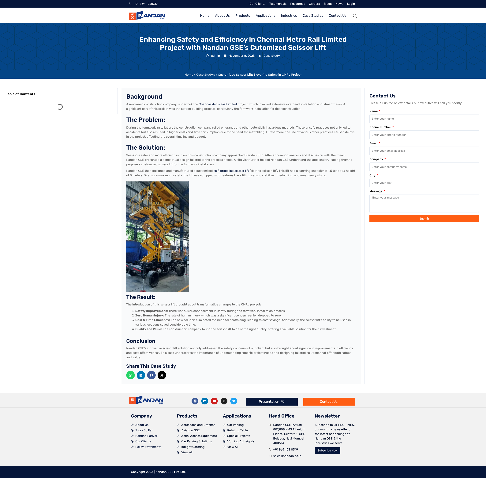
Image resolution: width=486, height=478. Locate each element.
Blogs (328, 3)
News (339, 3)
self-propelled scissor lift (232, 171)
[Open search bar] (355, 15)
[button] (130, 375)
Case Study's (205, 74)
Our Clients (257, 3)
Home (189, 74)
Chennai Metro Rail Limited (218, 104)
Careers (314, 3)
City (372, 175)
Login (351, 3)
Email (373, 143)
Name (373, 111)
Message (376, 191)
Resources (297, 3)
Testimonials (277, 3)
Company (376, 159)
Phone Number (380, 127)
